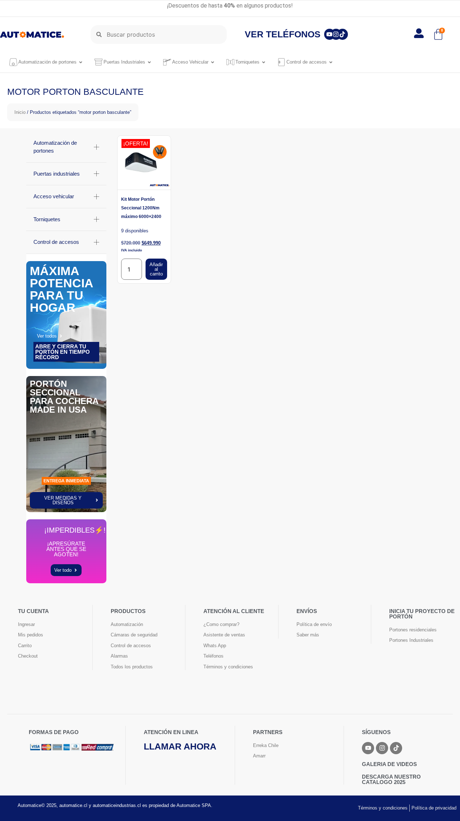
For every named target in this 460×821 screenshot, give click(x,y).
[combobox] (159, 34)
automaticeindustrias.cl (117, 805)
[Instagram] (336, 34)
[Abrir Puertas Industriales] (149, 62)
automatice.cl (73, 805)
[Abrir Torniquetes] (263, 62)
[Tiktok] (342, 34)
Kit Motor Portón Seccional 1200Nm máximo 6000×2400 (141, 208)
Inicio (20, 112)
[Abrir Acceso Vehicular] (212, 62)
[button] (439, 799)
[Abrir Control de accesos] (330, 62)
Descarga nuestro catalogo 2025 (391, 779)
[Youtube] (329, 34)
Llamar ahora (180, 746)
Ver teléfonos (283, 34)
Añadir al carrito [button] (156, 269)
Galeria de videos (389, 764)
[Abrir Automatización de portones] (80, 62)
